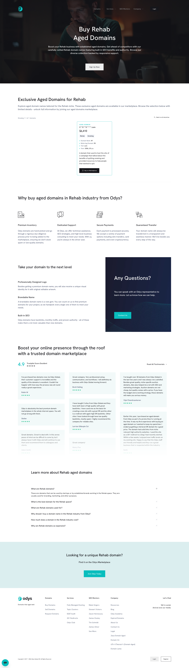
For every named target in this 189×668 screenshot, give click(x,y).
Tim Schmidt (93, 622)
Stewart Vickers (95, 609)
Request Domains (52, 614)
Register (166, 9)
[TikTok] (169, 616)
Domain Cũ (115, 640)
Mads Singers (94, 605)
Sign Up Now (94, 67)
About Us (114, 622)
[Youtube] (150, 616)
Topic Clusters (72, 609)
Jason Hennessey (96, 614)
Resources (115, 605)
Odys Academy (116, 614)
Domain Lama (116, 649)
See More (92, 631)
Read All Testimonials (155, 364)
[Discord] (165, 616)
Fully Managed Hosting (76, 605)
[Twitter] (160, 616)
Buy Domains (50, 605)
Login (154, 9)
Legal (113, 631)
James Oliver (94, 627)
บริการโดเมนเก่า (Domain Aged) (123, 644)
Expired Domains (117, 618)
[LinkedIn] (145, 616)
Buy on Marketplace (91, 170)
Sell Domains (50, 609)
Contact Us (122, 315)
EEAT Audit (71, 614)
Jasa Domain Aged (118, 635)
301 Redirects (72, 618)
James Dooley (94, 618)
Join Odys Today (94, 574)
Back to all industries (162, 117)
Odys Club (71, 622)
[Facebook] (141, 616)
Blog (112, 609)
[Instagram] (155, 616)
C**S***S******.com (87, 127)
